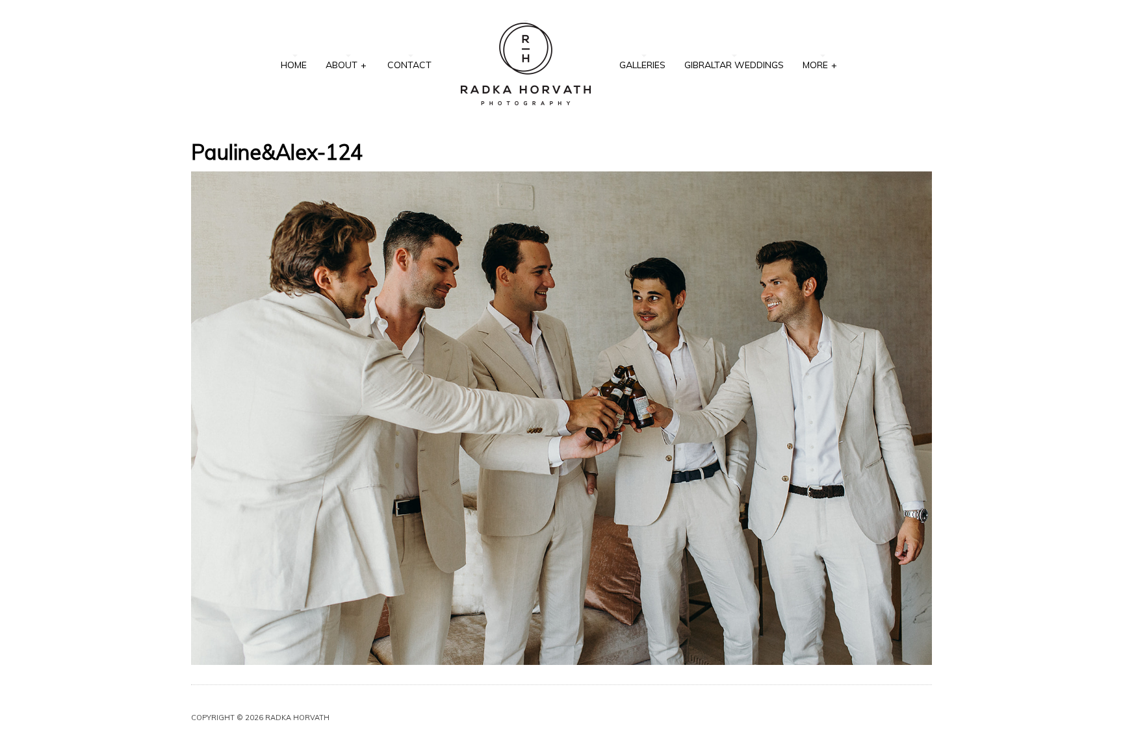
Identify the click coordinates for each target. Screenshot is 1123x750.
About (346, 65)
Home (294, 65)
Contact (409, 65)
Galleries (642, 65)
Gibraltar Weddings (734, 65)
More (820, 65)
